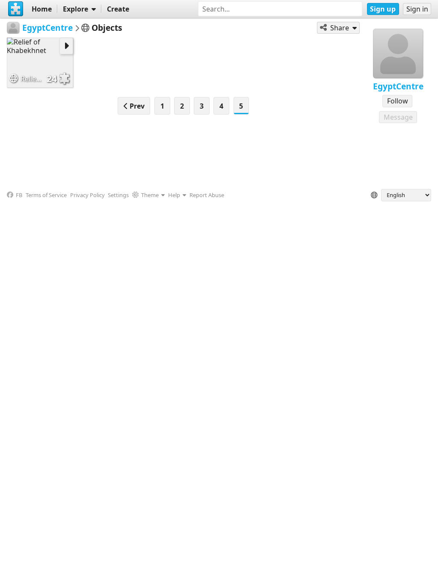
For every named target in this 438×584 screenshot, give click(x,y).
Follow (397, 101)
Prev (136, 106)
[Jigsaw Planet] (16, 9)
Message (398, 117)
